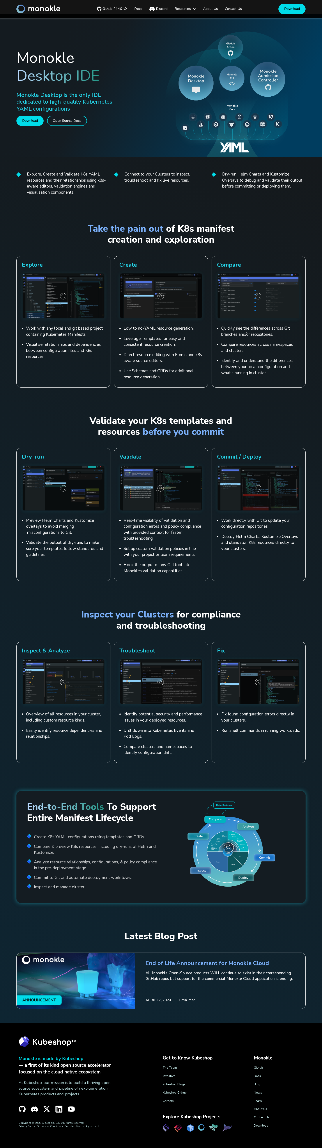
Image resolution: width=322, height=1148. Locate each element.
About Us (260, 1109)
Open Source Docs (67, 120)
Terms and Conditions (50, 1126)
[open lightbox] (63, 295)
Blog (257, 1084)
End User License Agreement (82, 1126)
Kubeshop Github (175, 1093)
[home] (38, 8)
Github (258, 1068)
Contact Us (261, 1117)
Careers (168, 1101)
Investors (169, 1076)
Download (292, 8)
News (258, 1093)
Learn (258, 1101)
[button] (185, 9)
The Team (170, 1068)
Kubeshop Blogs (174, 1084)
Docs (257, 1076)
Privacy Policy (27, 1126)
